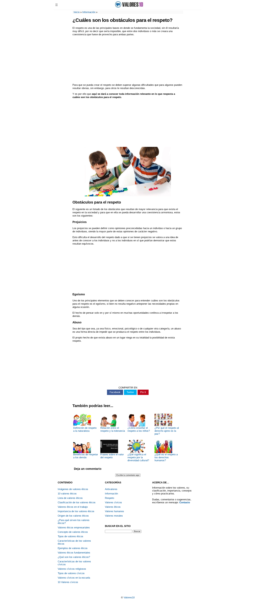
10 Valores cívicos (68, 582)
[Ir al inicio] (130, 7)
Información (88, 12)
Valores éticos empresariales (74, 527)
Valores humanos (114, 511)
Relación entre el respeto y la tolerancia (112, 429)
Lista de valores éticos (70, 498)
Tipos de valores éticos (70, 536)
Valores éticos (113, 506)
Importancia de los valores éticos (76, 511)
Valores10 (129, 597)
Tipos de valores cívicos (71, 573)
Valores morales (114, 515)
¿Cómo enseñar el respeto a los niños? (139, 429)
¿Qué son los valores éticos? (74, 557)
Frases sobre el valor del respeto (112, 456)
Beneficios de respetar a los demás (85, 456)
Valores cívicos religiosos (72, 568)
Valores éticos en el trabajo (73, 506)
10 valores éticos (67, 493)
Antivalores (111, 489)
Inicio (77, 12)
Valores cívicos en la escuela (74, 577)
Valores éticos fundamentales (74, 552)
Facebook (115, 392)
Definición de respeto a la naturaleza (85, 429)
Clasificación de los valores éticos (76, 502)
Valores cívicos (113, 502)
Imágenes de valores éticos (73, 489)
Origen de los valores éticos (73, 515)
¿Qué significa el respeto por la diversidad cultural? (138, 457)
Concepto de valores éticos (73, 532)
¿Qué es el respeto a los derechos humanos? (166, 457)
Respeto (109, 498)
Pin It (143, 392)
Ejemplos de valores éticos (73, 548)
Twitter (130, 392)
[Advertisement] (127, 59)
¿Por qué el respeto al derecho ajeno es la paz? (167, 431)
